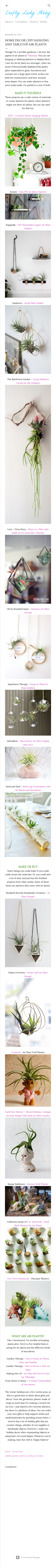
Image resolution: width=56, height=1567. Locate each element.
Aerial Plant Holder (34, 303)
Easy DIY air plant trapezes (32, 191)
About (9, 21)
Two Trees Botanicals (18, 1278)
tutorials (39, 1456)
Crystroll (16, 1052)
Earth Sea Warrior (14, 1112)
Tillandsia (32, 55)
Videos (33, 21)
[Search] (49, 5)
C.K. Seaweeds (34, 1221)
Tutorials (21, 21)
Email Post (18, 1451)
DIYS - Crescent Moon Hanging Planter (28, 115)
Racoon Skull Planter (37, 1184)
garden (15, 1456)
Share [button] (7, 1451)
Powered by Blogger (30, 1557)
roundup (30, 1456)
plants (22, 1456)
